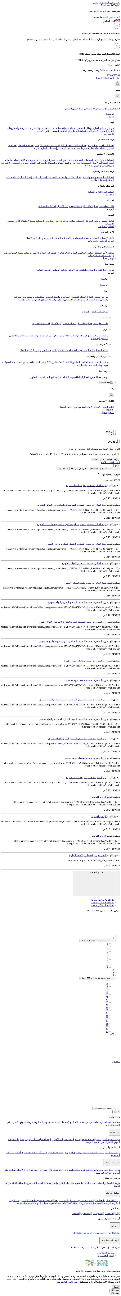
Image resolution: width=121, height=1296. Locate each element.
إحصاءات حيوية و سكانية (32, 160)
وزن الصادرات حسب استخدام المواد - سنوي (85, 758)
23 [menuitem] (107, 1002)
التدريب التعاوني (43, 270)
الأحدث (110, 462)
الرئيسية (104, 284)
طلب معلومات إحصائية (102, 206)
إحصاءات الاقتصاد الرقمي (47, 145)
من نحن (110, 128)
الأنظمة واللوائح (75, 131)
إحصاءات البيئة (39, 177)
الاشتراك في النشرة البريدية (99, 1142)
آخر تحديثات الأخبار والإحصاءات (74, 1122)
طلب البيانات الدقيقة (80, 206)
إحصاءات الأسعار (26, 145)
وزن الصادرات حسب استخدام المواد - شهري (85, 660)
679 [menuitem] (112, 1034)
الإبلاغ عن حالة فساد (62, 1152)
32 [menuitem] (107, 1026)
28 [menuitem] (107, 1015)
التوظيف (55, 270)
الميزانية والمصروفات (17, 128)
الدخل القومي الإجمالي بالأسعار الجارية (88, 855)
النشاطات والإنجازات (98, 255)
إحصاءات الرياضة (73, 163)
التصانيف (94, 238)
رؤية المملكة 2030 (21, 1183)
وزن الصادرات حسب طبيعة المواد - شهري (86, 777)
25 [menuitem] (107, 1007)
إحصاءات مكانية (99, 180)
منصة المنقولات (15, 252)
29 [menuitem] (107, 1018)
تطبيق (116, 1112)
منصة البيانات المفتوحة (84, 1183)
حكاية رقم (70, 221)
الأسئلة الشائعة (67, 270)
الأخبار (35, 252)
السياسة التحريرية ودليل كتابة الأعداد (44, 238)
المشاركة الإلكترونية (85, 270)
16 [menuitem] (107, 983)
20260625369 (113, 75)
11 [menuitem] (107, 967)
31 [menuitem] (107, 1023)
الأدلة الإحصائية (106, 238)
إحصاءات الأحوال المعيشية (95, 163)
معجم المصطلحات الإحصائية (76, 238)
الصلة (117, 462)
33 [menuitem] (107, 1029)
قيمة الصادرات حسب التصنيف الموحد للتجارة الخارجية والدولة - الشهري (72, 524)
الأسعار (68, 108)
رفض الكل (114, 1293)
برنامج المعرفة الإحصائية (88, 221)
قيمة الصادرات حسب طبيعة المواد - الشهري (85, 583)
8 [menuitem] (107, 959)
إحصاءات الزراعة (23, 177)
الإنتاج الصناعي (91, 108)
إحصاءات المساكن (55, 163)
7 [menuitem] (107, 956)
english (109, 409)
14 (113, 975)
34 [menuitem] (107, 1031)
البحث (111, 434)
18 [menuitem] (107, 989)
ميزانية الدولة (41, 1203)
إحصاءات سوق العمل (103, 160)
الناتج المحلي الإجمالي (109, 108)
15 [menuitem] (107, 981)
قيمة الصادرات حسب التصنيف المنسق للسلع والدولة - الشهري (76, 544)
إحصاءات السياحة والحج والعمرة (98, 177)
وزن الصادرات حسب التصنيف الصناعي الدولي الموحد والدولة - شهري (73, 641)
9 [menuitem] (107, 962)
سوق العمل (77, 108)
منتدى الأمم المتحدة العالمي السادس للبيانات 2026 (89, 252)
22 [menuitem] (107, 999)
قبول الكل (115, 1290)
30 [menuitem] (107, 1021)
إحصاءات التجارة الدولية (45, 148)
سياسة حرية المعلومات (108, 1122)
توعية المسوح (107, 221)
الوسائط (27, 252)
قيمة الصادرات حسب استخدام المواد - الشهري (84, 563)
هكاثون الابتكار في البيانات (51, 252)
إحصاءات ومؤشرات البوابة (46, 1122)
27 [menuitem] (107, 1013)
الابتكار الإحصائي (91, 131)
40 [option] (102, 902)
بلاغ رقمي (47, 1152)
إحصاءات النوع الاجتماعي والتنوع (61, 160)
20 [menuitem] (107, 994)
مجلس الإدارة (99, 128)
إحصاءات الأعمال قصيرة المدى (91, 148)
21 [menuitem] (107, 997)
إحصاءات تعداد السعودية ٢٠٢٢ (99, 165)
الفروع (99, 270)
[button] (106, 17)
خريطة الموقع (26, 1122)
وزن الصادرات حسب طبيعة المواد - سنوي (86, 680)
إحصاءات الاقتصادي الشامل (73, 145)
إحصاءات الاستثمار (66, 148)
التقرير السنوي (106, 131)
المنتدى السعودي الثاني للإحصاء (52, 131)
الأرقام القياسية (99, 797)
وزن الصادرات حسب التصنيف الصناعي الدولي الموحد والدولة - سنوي (73, 699)
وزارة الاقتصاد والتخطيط (107, 1183)
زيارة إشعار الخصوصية (67, 1282)
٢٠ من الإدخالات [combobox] (96, 872)
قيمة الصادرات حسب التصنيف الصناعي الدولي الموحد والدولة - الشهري (72, 505)
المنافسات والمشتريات (39, 128)
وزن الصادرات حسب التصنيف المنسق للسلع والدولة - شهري (77, 602)
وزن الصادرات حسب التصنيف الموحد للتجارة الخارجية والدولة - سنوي (73, 719)
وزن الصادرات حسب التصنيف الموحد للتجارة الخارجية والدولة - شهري (73, 621)
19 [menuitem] (107, 991)
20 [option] (102, 900)
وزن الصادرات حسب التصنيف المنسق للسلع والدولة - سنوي (77, 738)
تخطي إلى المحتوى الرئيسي (106, 2)
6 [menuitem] (107, 954)
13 (113, 972)
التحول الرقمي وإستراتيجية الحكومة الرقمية (51, 1183)
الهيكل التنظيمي (84, 128)
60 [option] (102, 905)
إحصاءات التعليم (38, 163)
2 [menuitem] (107, 943)
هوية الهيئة (102, 365)
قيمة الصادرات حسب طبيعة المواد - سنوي (86, 485)
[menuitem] (105, 1252)
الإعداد (116, 1287)
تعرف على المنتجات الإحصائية (50, 221)
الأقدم (103, 462)
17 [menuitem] (107, 986)
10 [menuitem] (107, 964)
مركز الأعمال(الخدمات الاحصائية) (54, 206)
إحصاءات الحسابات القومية (101, 145)
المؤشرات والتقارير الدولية (101, 192)
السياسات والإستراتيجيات (63, 128)
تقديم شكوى (79, 1152)
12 (113, 970)
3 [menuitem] (107, 946)
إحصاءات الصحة (85, 160)
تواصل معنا (108, 270)
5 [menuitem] (107, 951)
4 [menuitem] (107, 948)
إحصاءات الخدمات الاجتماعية (15, 163)
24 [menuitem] (107, 1005)
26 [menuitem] (107, 1010)
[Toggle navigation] (118, 81)
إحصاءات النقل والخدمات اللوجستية (64, 177)
